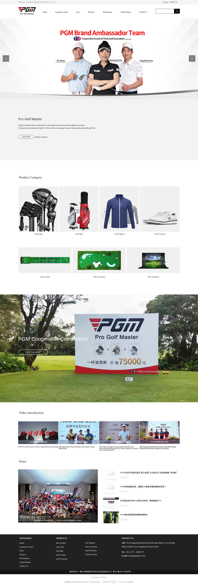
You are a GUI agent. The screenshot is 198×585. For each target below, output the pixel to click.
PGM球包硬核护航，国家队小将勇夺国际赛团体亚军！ (143, 487)
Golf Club (60, 547)
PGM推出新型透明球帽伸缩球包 (133, 515)
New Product (61, 543)
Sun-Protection (91, 551)
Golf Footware (61, 559)
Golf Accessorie (91, 547)
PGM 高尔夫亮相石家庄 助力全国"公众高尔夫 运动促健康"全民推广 (149, 473)
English (166, 2)
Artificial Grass (91, 554)
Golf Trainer (61, 555)
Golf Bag (59, 551)
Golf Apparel (90, 543)
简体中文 (173, 2)
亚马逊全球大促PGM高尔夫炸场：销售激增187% (141, 501)
